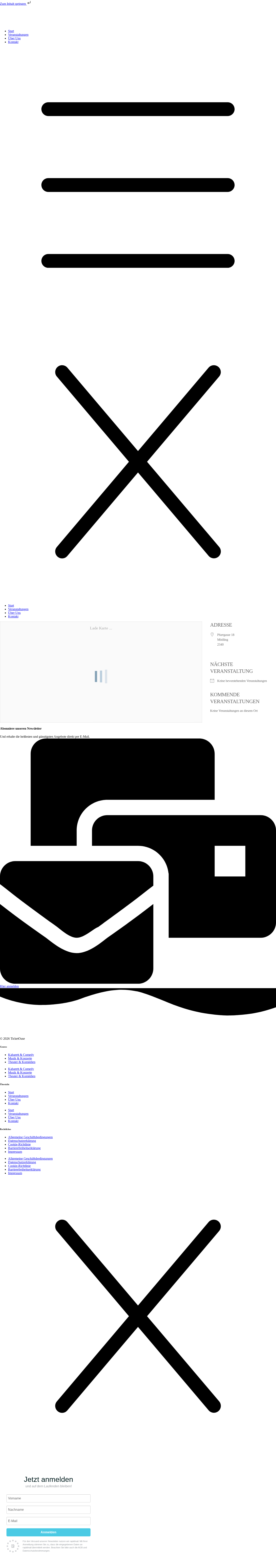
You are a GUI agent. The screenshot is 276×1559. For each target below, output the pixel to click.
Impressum (15, 1151)
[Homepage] (37, 1035)
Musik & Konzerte (20, 1058)
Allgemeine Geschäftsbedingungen (30, 1137)
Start (11, 31)
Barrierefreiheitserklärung (24, 1148)
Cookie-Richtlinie (19, 1144)
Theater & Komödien (21, 1062)
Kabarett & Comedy (21, 1054)
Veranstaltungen (18, 34)
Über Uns (14, 38)
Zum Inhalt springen (13, 3)
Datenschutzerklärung (22, 1140)
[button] (138, 324)
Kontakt (13, 42)
